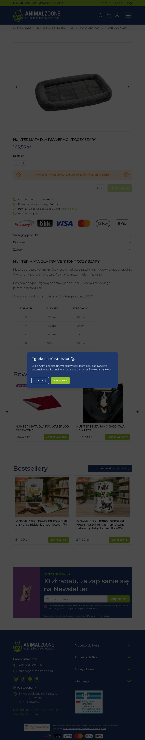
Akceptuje (60, 380)
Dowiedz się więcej (100, 369)
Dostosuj (40, 380)
